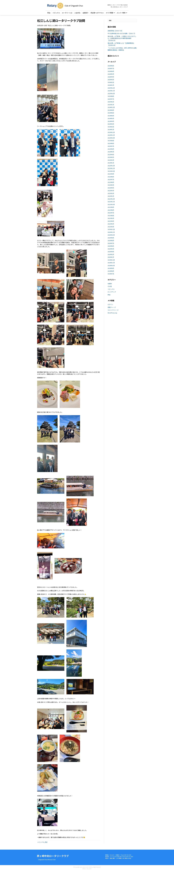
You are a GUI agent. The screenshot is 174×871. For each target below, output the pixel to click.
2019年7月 (111, 274)
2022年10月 (111, 171)
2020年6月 (111, 246)
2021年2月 (111, 227)
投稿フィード (112, 307)
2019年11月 (111, 263)
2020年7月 (111, 243)
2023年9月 (111, 141)
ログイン (110, 304)
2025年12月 (111, 88)
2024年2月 (111, 127)
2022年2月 (111, 193)
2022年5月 (111, 185)
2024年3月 (111, 124)
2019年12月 (111, 260)
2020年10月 (111, 235)
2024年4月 (111, 121)
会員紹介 (85, 13)
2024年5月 (111, 118)
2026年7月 (111, 68)
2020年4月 (111, 252)
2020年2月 (111, 254)
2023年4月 (111, 154)
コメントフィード (113, 310)
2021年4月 (111, 221)
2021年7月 (111, 213)
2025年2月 (111, 102)
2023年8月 (111, 143)
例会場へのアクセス (97, 13)
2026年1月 (111, 85)
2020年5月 (111, 249)
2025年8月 (111, 96)
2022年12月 (111, 166)
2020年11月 (111, 232)
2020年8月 (111, 240)
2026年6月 (111, 71)
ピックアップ (112, 292)
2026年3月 (111, 80)
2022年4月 (111, 188)
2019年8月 (111, 271)
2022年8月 (111, 177)
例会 (48, 13)
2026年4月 (111, 77)
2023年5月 (111, 152)
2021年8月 (111, 210)
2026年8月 (111, 66)
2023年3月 (111, 157)
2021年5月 (111, 218)
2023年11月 (111, 135)
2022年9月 (111, 174)
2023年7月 (111, 146)
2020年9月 (111, 238)
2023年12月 (111, 132)
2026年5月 (111, 74)
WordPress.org (112, 313)
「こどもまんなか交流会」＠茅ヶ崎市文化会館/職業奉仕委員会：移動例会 (122, 49)
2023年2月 (111, 160)
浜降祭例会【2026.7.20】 (115, 31)
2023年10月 (111, 138)
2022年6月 (111, 182)
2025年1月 (111, 105)
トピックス (56, 13)
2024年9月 (111, 110)
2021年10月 (111, 204)
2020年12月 (111, 229)
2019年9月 (111, 268)
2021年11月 (111, 202)
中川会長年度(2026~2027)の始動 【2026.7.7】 (122, 33)
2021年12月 (111, 199)
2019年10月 (111, 265)
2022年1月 (111, 196)
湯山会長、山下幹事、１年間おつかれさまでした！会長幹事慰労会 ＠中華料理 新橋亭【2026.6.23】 (122, 38)
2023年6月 (111, 149)
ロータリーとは (67, 13)
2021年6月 (111, 215)
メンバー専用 (121, 13)
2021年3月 (111, 224)
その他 (110, 286)
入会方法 (77, 13)
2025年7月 (111, 99)
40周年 (110, 284)
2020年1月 (111, 257)
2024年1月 (111, 129)
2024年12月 (111, 107)
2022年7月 (111, 179)
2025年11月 (111, 91)
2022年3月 (111, 190)
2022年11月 (111, 168)
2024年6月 (111, 116)
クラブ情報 (109, 13)
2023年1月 (111, 163)
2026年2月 (111, 82)
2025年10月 (111, 93)
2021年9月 (111, 207)
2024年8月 (111, 113)
